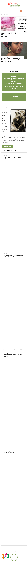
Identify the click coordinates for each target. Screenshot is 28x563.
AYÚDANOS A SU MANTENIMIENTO (14, 97)
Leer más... (7, 146)
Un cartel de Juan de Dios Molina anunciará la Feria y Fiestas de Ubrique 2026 (13, 255)
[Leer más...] (2, 39)
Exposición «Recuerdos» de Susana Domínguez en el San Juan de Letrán (11, 59)
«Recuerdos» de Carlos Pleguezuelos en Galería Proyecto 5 (9, 34)
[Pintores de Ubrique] (14, 4)
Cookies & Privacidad (7, 560)
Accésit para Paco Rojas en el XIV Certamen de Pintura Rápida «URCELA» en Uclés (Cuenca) (14, 354)
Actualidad (6, 155)
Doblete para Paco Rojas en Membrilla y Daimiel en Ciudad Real (13, 158)
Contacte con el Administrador (19, 560)
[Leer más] (4, 161)
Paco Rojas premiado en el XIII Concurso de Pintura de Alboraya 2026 (14, 451)
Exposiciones (8, 38)
